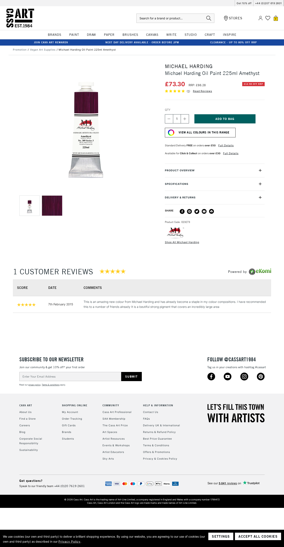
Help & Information (158, 405)
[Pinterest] (189, 211)
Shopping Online (74, 405)
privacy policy (34, 384)
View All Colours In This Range (204, 132)
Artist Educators (113, 452)
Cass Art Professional (117, 412)
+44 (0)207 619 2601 (268, 3)
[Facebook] (182, 211)
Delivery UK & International (161, 425)
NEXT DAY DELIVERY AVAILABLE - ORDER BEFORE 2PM (142, 42)
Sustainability (28, 449)
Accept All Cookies (258, 536)
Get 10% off (244, 3)
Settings (221, 536)
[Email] (204, 211)
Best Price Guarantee (157, 438)
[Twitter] (196, 211)
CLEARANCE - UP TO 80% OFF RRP (233, 42)
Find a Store (27, 418)
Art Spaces (109, 432)
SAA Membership (113, 418)
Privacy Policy (69, 541)
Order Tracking (72, 418)
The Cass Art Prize (115, 425)
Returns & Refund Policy (159, 432)
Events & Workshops (116, 445)
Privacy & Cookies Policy (160, 458)
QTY (167, 109)
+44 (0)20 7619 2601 (69, 486)
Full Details (226, 145)
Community (110, 405)
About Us (25, 412)
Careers (24, 425)
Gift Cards (69, 425)
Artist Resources (113, 438)
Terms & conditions (50, 384)
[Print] (211, 211)
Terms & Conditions (156, 445)
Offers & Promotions (156, 452)
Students (68, 438)
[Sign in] (260, 18)
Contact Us (150, 412)
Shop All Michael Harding (182, 242)
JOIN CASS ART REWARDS (51, 42)
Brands (66, 432)
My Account (70, 412)
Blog (22, 432)
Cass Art (25, 405)
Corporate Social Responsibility (30, 441)
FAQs (146, 418)
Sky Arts (108, 458)
